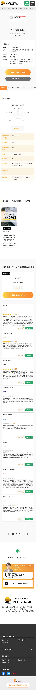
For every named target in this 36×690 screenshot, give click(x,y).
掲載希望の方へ (22, 640)
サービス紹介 (11, 87)
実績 (18, 87)
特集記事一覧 (5, 662)
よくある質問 (5, 642)
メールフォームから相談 (20, 583)
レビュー (25, 87)
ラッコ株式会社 (28, 8)
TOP (2, 8)
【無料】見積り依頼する (18, 72)
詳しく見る (28, 328)
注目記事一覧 (21, 660)
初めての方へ (5, 640)
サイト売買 (19, 8)
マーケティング (10, 8)
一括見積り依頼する (18, 295)
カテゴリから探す (7, 649)
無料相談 (27, 4)
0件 (24, 33)
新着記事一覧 (5, 660)
